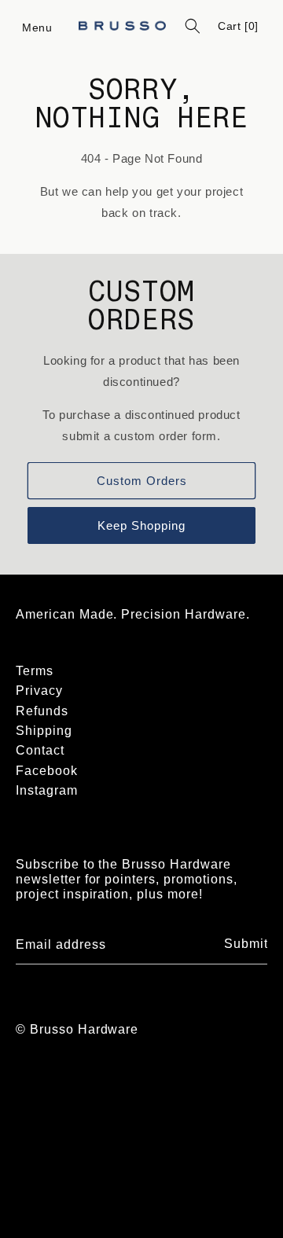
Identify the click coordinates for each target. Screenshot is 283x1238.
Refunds (42, 711)
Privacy (39, 690)
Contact (40, 750)
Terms (34, 671)
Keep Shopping (141, 525)
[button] (37, 26)
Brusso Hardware (84, 1029)
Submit (246, 943)
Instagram (47, 790)
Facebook (47, 770)
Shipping (44, 730)
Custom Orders (142, 480)
